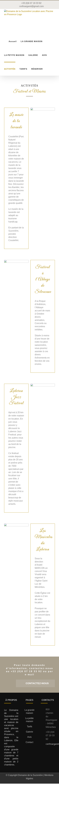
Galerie (29, 732)
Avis (29, 737)
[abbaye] (16, 261)
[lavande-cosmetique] (42, 108)
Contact (29, 742)
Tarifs (29, 726)
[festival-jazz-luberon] (42, 385)
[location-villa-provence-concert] (16, 524)
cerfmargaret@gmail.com (50, 744)
